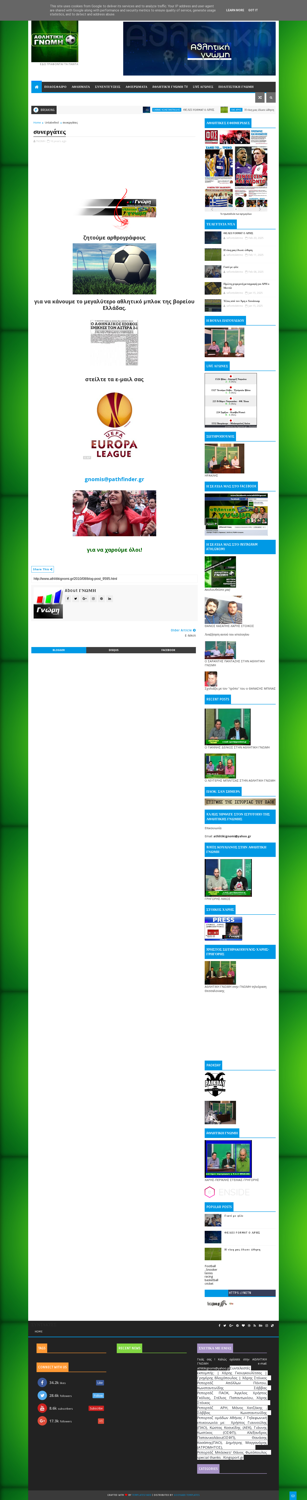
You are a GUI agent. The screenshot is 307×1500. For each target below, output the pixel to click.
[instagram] (266, 1326)
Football (210, 1266)
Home (37, 122)
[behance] (260, 1326)
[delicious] (272, 1326)
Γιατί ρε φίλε (268, 110)
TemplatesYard (141, 1495)
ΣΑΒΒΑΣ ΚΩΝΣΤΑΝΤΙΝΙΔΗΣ (106, 109)
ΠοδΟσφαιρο (55, 87)
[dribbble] (249, 1326)
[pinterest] (237, 1326)
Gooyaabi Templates (187, 1495)
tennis (209, 1273)
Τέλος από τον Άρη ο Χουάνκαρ (241, 301)
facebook (168, 650)
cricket (209, 1284)
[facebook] (219, 1326)
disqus (113, 650)
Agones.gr (242, 426)
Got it (253, 10)
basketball (211, 1280)
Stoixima (253, 426)
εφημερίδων (246, 213)
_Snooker (211, 1270)
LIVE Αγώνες (203, 87)
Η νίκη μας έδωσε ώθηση (199, 110)
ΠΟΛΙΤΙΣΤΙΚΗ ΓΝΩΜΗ (236, 87)
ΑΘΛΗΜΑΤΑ (81, 87)
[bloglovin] (243, 1326)
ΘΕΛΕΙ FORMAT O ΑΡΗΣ (138, 110)
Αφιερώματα (136, 87)
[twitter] (224, 1326)
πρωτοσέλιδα (229, 213)
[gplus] (231, 1326)
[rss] (254, 1326)
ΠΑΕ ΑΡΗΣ (176, 109)
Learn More (235, 10)
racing (209, 1276)
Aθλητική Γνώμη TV (170, 87)
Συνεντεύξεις (108, 87)
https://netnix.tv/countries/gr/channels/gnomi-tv (240, 1293)
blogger (59, 650)
